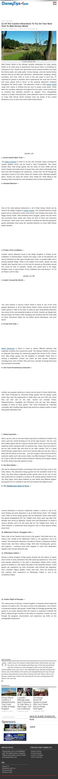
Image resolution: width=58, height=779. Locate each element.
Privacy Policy (7, 770)
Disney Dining (36, 751)
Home (3, 21)
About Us (5, 766)
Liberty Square (29, 210)
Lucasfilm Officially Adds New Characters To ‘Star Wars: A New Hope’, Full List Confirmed (24, 703)
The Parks (9, 21)
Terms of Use (7, 772)
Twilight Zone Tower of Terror (18, 486)
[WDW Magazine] (15, 731)
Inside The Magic (37, 755)
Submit (32, 727)
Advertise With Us (8, 768)
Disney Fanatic (36, 753)
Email (32, 719)
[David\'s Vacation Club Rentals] (15, 740)
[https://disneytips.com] (15, 3)
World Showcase (7, 348)
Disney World (51, 84)
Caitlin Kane (13, 29)
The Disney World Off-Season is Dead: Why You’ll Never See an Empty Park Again (40, 703)
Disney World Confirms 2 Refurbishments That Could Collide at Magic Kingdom (8, 703)
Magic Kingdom (10, 162)
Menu (55, 3)
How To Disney (36, 757)
